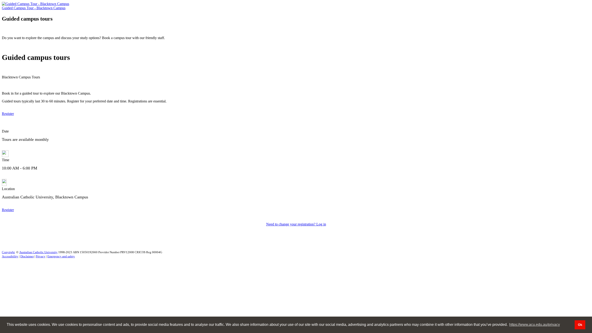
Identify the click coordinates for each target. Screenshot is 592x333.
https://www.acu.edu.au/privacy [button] (534, 325)
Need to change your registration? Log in (296, 224)
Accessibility (10, 256)
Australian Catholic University (38, 252)
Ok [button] (580, 325)
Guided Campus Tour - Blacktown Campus (33, 8)
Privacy (40, 256)
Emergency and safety (61, 256)
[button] (8, 114)
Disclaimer (27, 256)
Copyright (8, 252)
